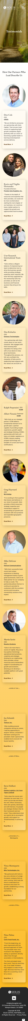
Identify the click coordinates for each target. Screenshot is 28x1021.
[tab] (9, 144)
